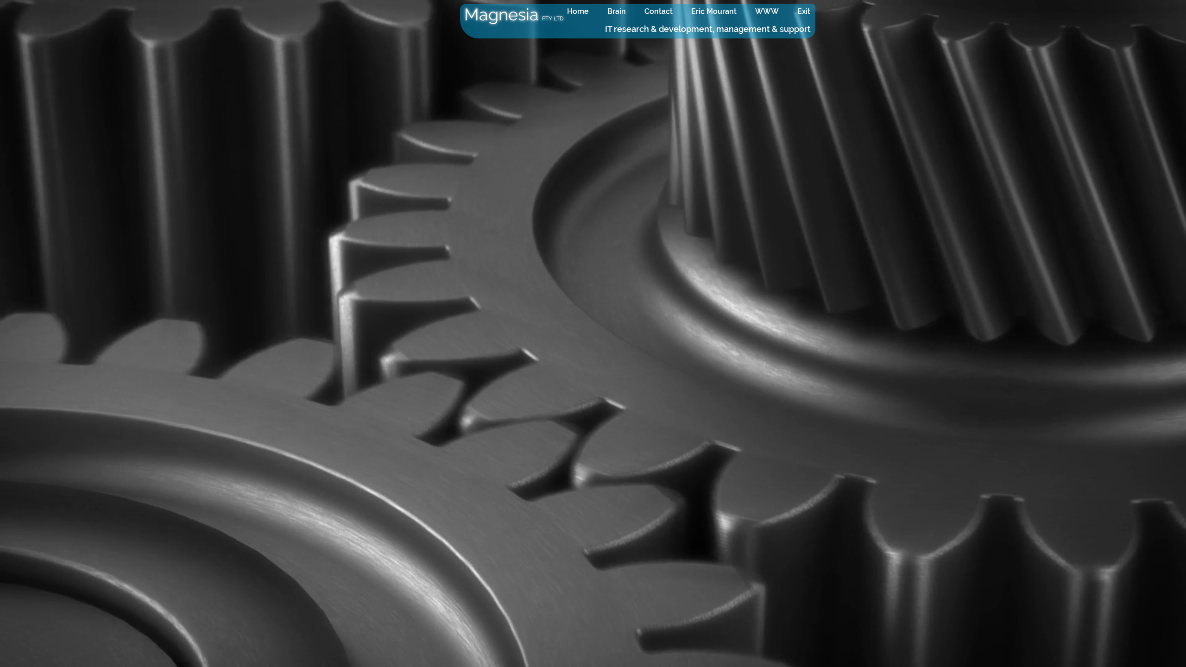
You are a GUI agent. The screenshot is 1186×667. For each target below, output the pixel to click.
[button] (767, 11)
